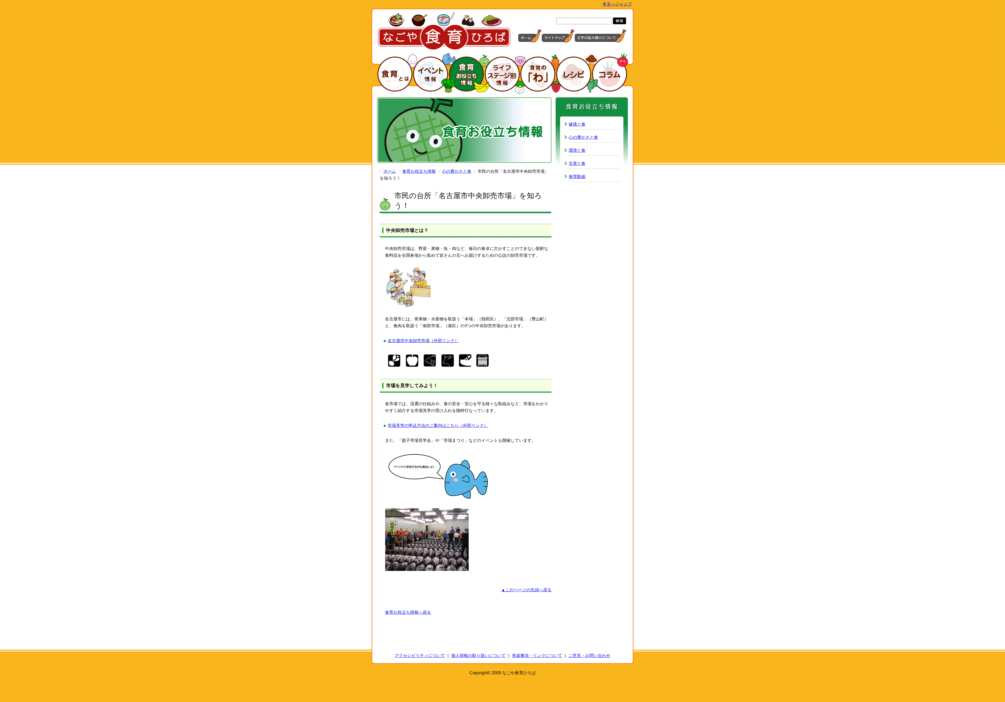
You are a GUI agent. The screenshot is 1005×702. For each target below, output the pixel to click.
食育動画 (577, 176)
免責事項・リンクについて (537, 655)
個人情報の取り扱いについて (478, 655)
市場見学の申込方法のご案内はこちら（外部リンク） (438, 425)
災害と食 (577, 163)
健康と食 (577, 124)
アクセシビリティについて (420, 655)
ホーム (389, 171)
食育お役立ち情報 (419, 171)
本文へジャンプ (617, 4)
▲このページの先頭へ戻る (526, 590)
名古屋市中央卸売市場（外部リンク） (423, 340)
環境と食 (577, 150)
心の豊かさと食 (456, 171)
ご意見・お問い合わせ (589, 655)
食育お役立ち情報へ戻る (408, 612)
